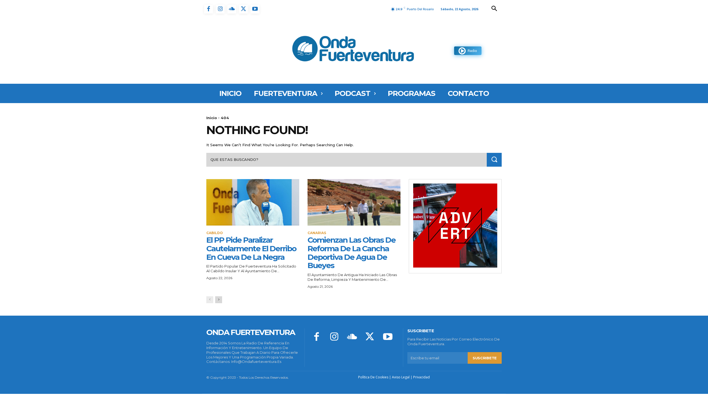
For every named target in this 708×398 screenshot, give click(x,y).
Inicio (211, 118)
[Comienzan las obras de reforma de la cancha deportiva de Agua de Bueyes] (354, 202)
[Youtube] (255, 9)
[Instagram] (220, 9)
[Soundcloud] (231, 9)
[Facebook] (208, 9)
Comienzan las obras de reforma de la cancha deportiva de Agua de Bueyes (351, 252)
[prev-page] (209, 299)
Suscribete (485, 358)
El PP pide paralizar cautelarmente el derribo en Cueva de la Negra (251, 248)
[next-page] (218, 299)
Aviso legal (401, 377)
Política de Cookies (373, 377)
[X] (243, 9)
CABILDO (214, 233)
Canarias (317, 233)
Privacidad (421, 377)
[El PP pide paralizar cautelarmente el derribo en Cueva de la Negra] (252, 202)
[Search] (494, 159)
